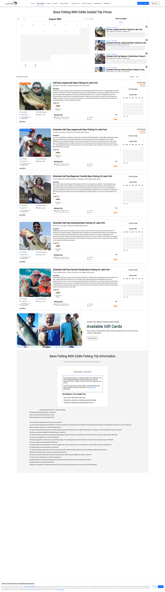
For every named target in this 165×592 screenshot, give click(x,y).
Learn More (22, 121)
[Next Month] (143, 94)
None (137, 76)
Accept (161, 586)
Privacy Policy (60, 589)
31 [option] (35, 64)
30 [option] (25, 64)
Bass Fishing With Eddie (30, 586)
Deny (155, 586)
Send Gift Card (92, 338)
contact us (93, 387)
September (88, 19)
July (24, 19)
